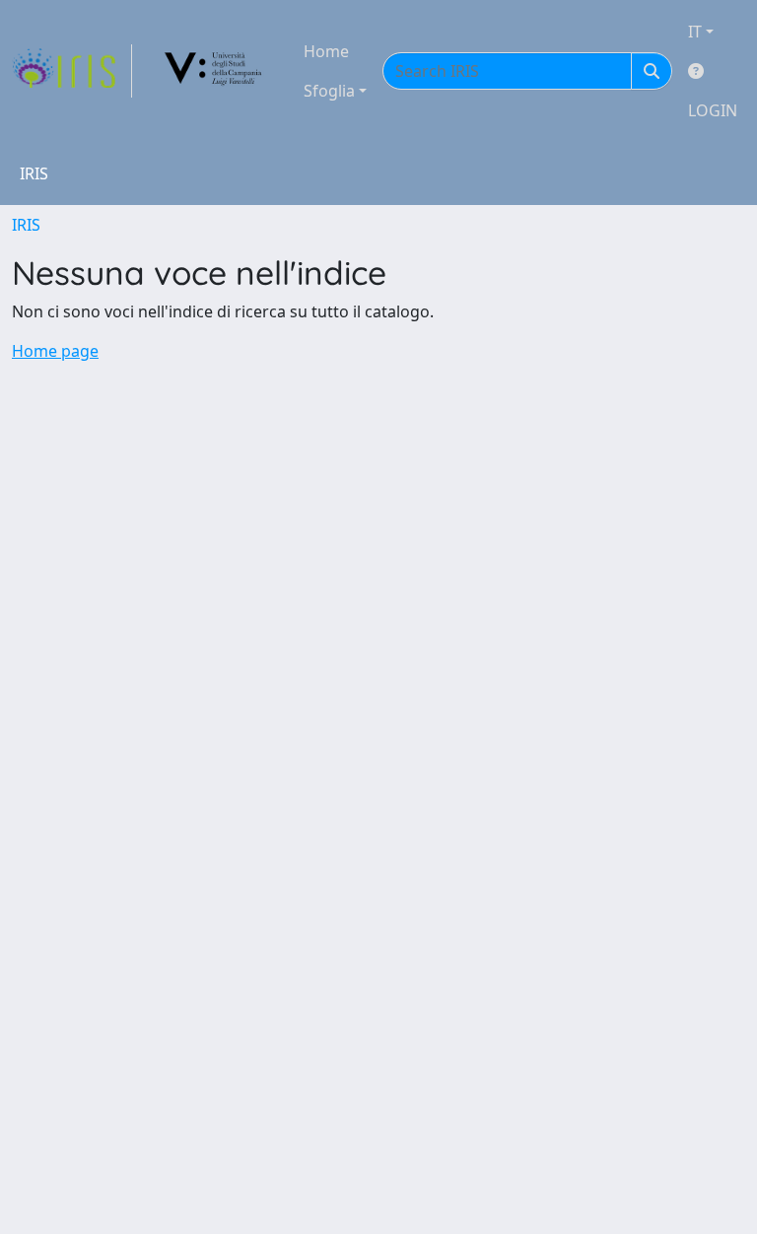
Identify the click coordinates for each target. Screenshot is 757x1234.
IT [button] (695, 31)
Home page (55, 351)
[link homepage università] (214, 71)
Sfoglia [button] (329, 91)
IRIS (26, 225)
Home (326, 51)
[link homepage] (72, 71)
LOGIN (712, 110)
